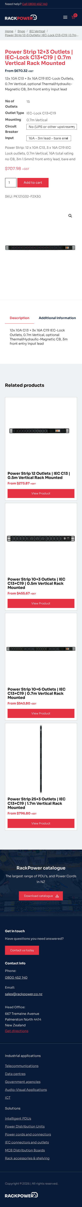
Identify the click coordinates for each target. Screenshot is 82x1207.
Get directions (16, 1031)
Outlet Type (14, 113)
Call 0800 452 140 (34, 4)
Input (9, 138)
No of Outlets (11, 104)
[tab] (19, 318)
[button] (65, 17)
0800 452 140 (16, 977)
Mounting (13, 120)
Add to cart (33, 182)
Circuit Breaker (11, 129)
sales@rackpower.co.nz (23, 994)
